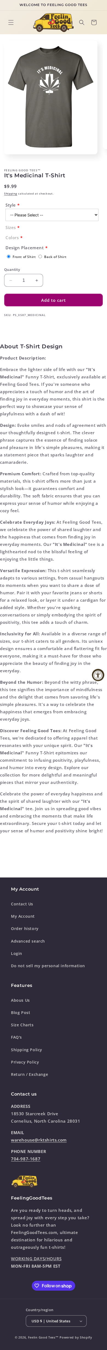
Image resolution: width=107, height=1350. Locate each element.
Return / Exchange (29, 1074)
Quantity (12, 269)
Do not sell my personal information (48, 965)
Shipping (10, 193)
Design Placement (24, 247)
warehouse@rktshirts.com (39, 1140)
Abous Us (20, 1000)
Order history (25, 928)
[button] (11, 22)
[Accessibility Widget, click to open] (98, 675)
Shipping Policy (26, 1049)
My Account (23, 916)
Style (10, 205)
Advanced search (28, 941)
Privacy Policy (25, 1062)
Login (16, 953)
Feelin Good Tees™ (43, 1337)
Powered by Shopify (76, 1337)
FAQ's (16, 1037)
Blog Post (20, 1012)
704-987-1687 (25, 1158)
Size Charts (22, 1024)
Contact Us (22, 903)
